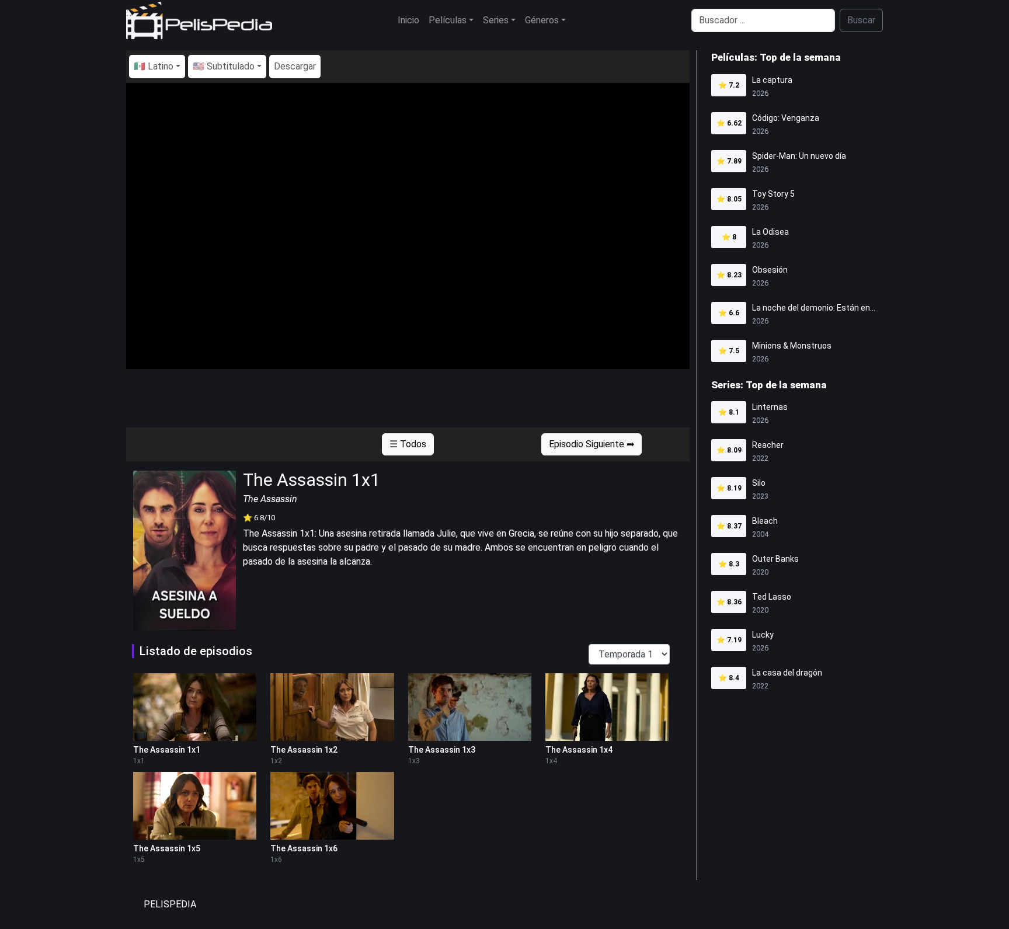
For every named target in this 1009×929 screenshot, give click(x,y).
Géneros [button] (542, 20)
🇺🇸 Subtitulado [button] (224, 66)
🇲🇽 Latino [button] (153, 66)
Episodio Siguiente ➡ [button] (591, 444)
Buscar (861, 20)
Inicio (408, 20)
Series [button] (496, 20)
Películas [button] (448, 20)
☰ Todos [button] (407, 444)
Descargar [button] (295, 66)
